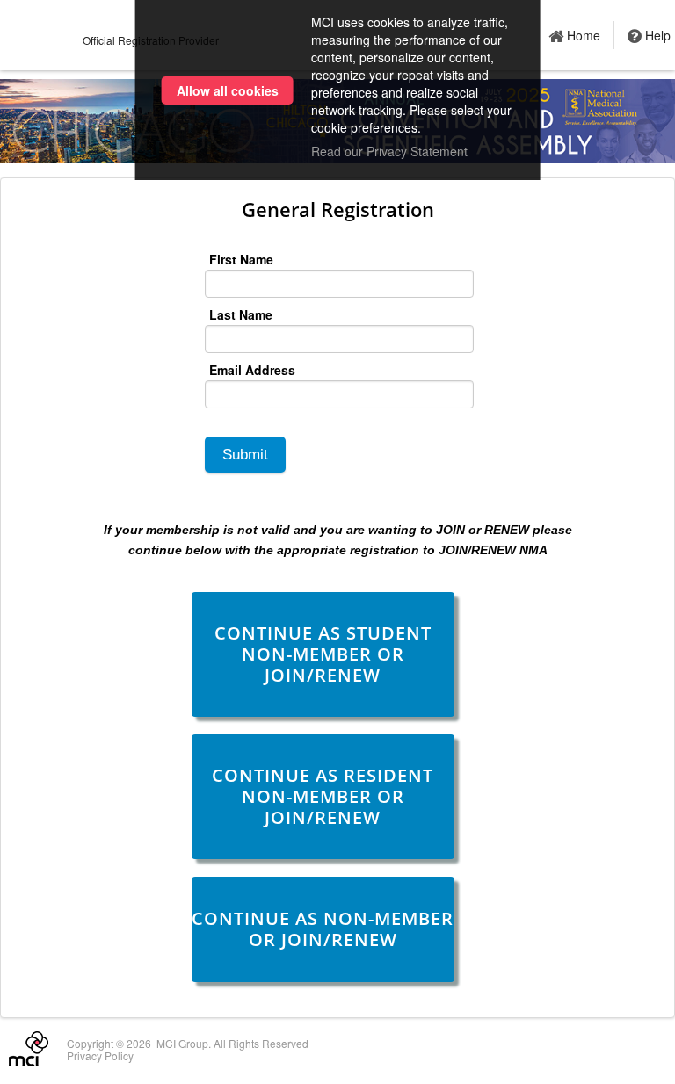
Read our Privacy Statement (389, 151)
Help (658, 35)
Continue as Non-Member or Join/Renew (323, 929)
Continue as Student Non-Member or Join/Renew (323, 654)
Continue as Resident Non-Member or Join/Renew (322, 796)
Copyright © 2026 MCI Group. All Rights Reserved (187, 1043)
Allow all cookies (228, 90)
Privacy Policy (100, 1055)
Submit (245, 454)
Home (583, 35)
